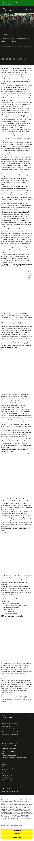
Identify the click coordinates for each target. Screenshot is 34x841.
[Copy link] (25, 59)
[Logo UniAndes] (7, 9)
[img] (7, 9)
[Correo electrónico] (21, 59)
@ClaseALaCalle (12, 208)
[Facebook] (3, 59)
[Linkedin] (10, 59)
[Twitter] (14, 59)
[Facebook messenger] (6, 59)
